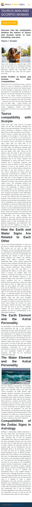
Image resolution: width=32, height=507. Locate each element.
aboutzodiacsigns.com (17, 504)
